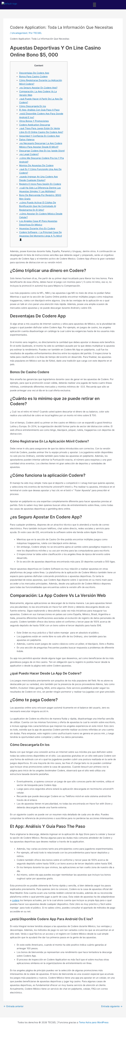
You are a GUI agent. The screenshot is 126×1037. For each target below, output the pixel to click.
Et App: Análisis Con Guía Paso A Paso (39, 109)
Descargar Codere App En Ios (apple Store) (42, 150)
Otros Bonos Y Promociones (34, 121)
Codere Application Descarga (34, 124)
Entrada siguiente (111, 1006)
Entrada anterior (13, 1006)
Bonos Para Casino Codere (33, 76)
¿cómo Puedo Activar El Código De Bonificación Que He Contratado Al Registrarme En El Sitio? (37, 206)
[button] (94, 5)
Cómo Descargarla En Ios (32, 106)
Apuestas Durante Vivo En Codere (37, 228)
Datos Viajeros (26, 139)
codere (15, 900)
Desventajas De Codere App (34, 73)
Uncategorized (19, 33)
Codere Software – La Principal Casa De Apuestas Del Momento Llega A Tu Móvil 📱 (40, 236)
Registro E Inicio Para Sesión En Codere (40, 184)
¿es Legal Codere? (29, 154)
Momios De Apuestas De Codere (36, 165)
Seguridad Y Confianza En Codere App (39, 136)
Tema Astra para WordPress (93, 1022)
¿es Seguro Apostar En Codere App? (38, 87)
